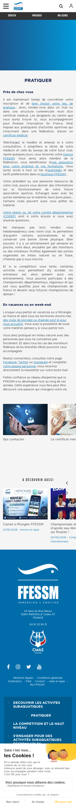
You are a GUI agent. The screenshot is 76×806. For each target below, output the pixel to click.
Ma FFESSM (37, 685)
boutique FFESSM (53, 174)
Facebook (10, 362)
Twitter (23, 362)
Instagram (41, 362)
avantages (54, 170)
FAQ (28, 681)
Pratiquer (37, 15)
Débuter (12, 15)
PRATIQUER (41, 715)
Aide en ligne (57, 681)
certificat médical (15, 135)
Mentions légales (23, 678)
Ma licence (63, 15)
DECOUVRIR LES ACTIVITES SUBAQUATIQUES (36, 704)
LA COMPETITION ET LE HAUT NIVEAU (38, 725)
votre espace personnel (19, 366)
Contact (40, 681)
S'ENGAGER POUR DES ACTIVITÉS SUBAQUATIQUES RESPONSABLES (37, 739)
